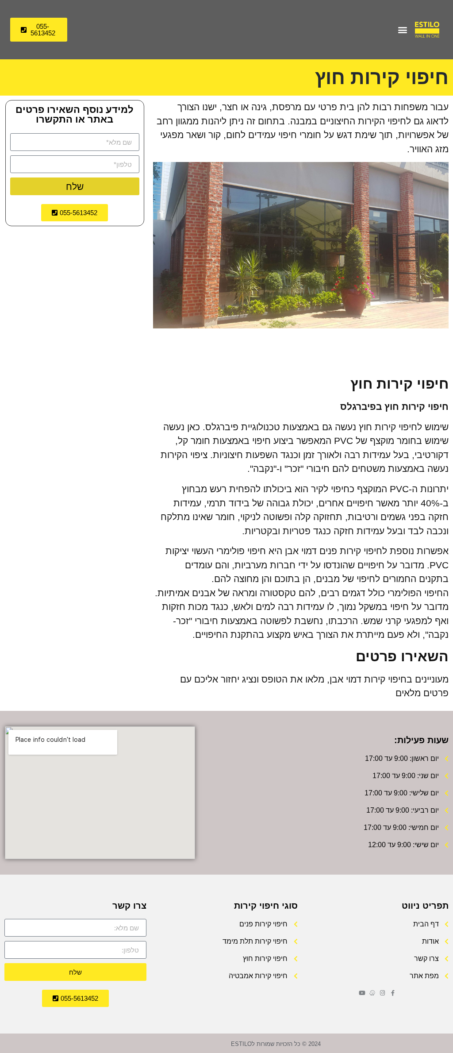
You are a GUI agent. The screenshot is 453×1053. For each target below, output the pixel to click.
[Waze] (372, 993)
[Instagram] (382, 993)
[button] (402, 30)
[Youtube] (362, 993)
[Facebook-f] (392, 993)
